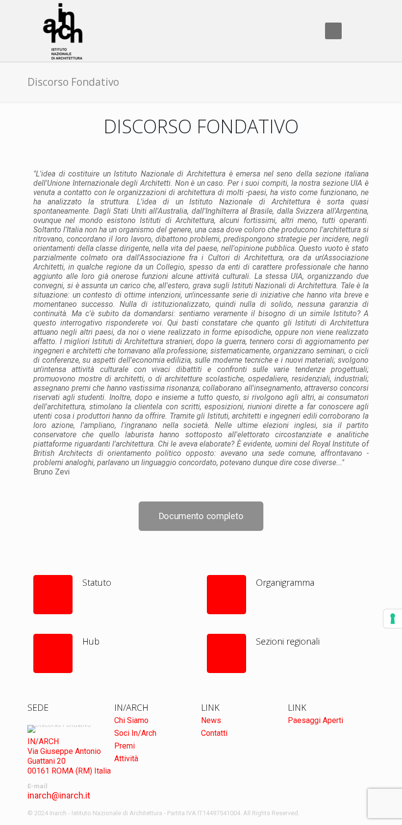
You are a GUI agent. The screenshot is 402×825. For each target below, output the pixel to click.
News (211, 720)
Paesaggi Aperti (315, 720)
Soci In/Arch (135, 733)
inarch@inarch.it (58, 795)
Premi (124, 745)
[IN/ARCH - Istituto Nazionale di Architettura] (62, 31)
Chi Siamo (131, 720)
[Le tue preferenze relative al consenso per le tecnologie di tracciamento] (392, 618)
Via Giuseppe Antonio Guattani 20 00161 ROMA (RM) (64, 761)
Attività (126, 758)
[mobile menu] (333, 31)
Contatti (214, 733)
